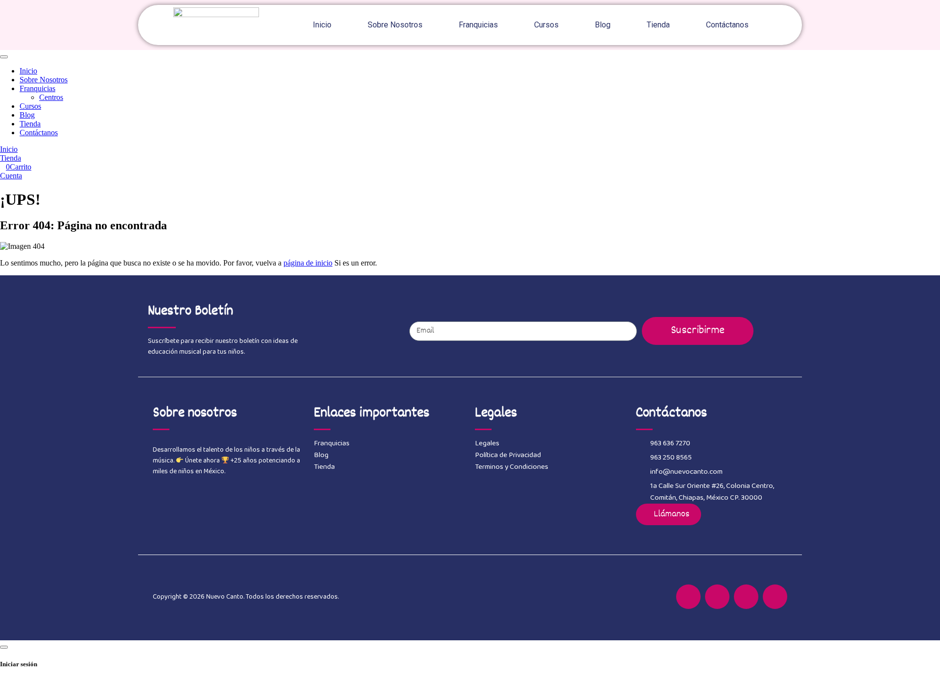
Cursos (546, 24)
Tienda (658, 24)
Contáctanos (727, 24)
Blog (603, 24)
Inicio (322, 24)
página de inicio (307, 263)
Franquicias (478, 24)
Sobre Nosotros (395, 24)
